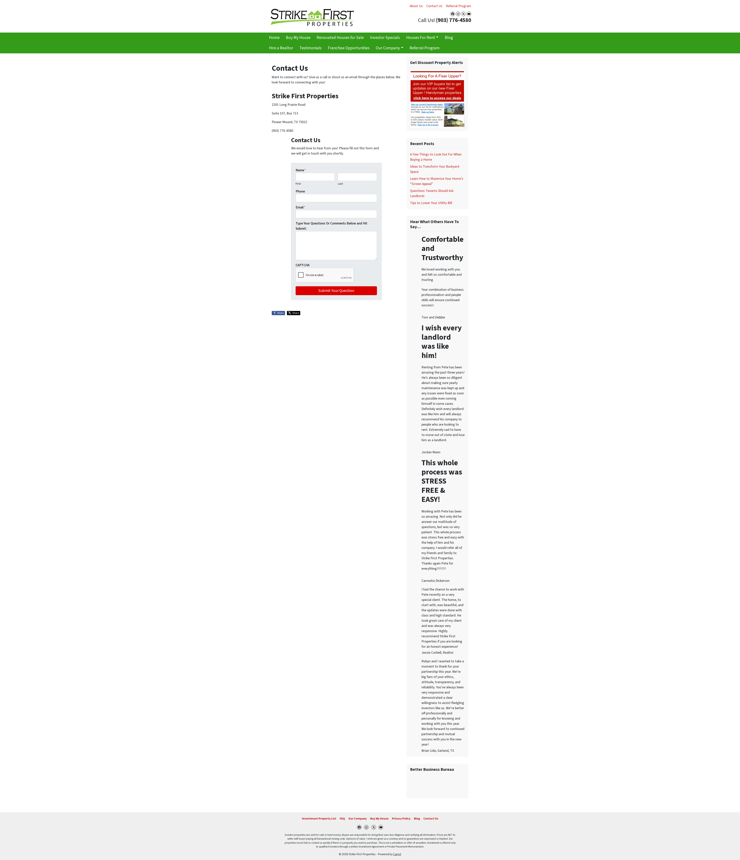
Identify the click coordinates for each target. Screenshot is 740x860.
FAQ (342, 818)
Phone (300, 191)
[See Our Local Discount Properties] (437, 99)
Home (274, 38)
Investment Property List (319, 818)
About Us (416, 6)
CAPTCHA (302, 265)
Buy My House (298, 38)
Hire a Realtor (281, 48)
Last (340, 184)
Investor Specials (385, 38)
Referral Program (458, 6)
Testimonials (310, 48)
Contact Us (434, 6)
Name (301, 170)
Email (300, 207)
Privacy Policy (401, 818)
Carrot (397, 854)
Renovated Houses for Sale (340, 38)
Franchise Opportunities (349, 48)
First (298, 184)
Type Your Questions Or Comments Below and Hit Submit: (331, 226)
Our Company (388, 48)
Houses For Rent (420, 38)
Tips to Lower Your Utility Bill (431, 203)
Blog (449, 38)
